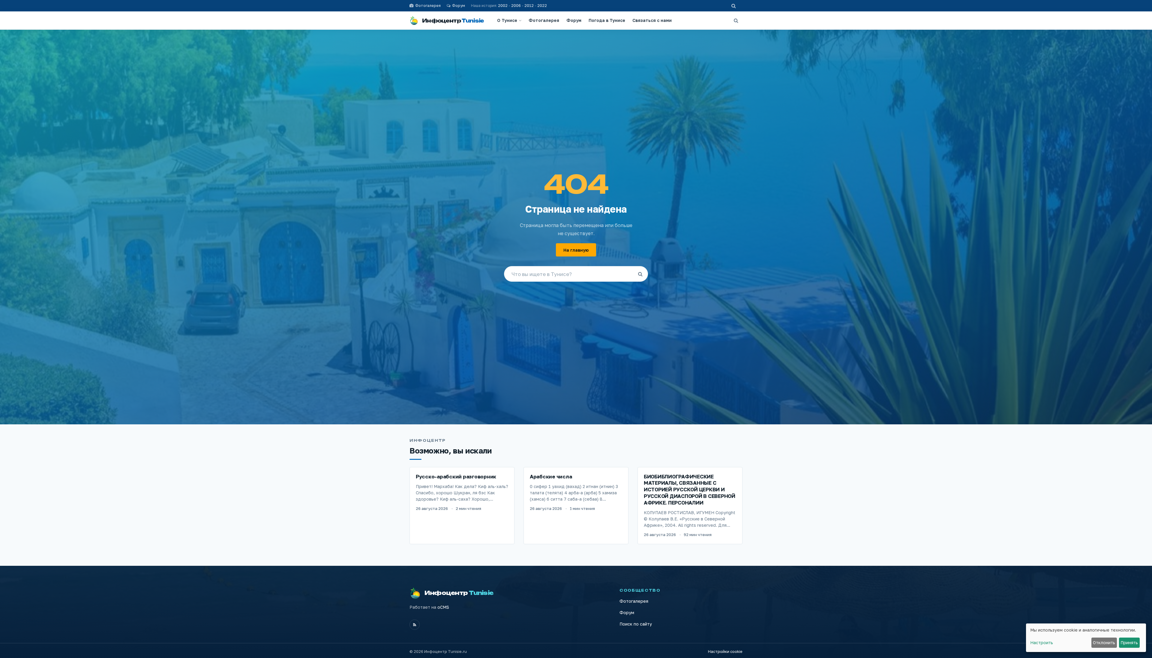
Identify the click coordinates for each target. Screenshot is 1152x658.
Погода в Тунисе (607, 20)
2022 (542, 5)
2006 (516, 5)
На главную (576, 250)
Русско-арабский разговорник (456, 476)
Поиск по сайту (636, 623)
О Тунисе (507, 20)
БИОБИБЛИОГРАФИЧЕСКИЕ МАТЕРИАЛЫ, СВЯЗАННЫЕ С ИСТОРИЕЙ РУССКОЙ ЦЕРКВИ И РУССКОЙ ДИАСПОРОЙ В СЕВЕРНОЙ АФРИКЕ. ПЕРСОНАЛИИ (689, 489)
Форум (573, 20)
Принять (1129, 642)
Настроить (1041, 642)
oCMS (443, 607)
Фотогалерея (544, 20)
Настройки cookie (725, 651)
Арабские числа (551, 476)
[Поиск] (735, 20)
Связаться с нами (652, 20)
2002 (503, 5)
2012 (529, 5)
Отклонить (1104, 642)
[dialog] (1086, 637)
